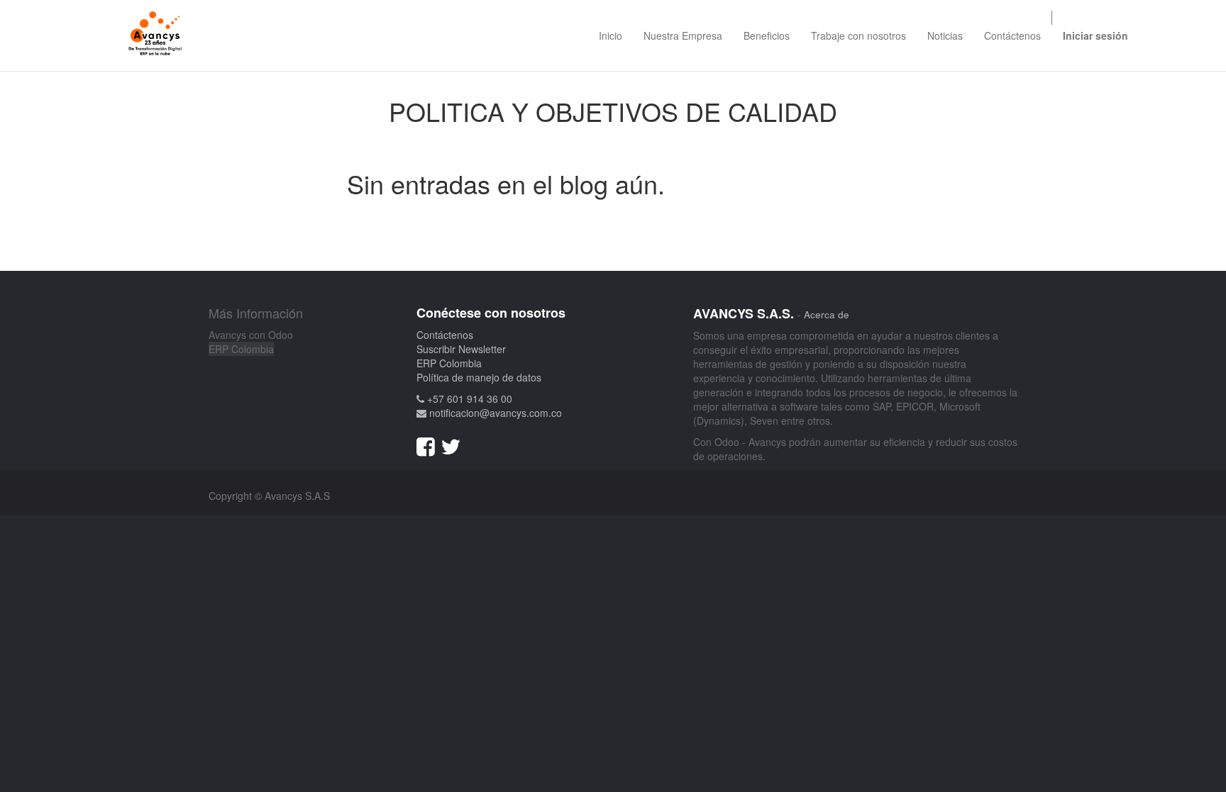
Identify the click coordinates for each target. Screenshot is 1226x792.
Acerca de (826, 314)
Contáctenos (444, 335)
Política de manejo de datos (478, 377)
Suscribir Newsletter (461, 349)
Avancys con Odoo (251, 335)
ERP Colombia (241, 349)
